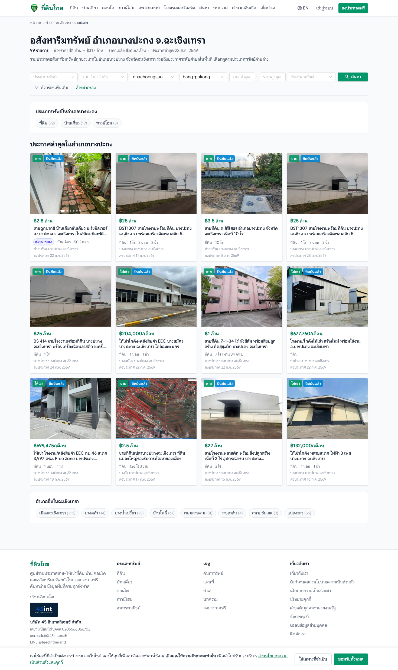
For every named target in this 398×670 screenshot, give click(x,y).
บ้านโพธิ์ (164, 513)
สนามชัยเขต (265, 513)
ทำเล (49, 22)
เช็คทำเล (267, 8)
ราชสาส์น (232, 513)
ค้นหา (204, 8)
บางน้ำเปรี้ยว (129, 513)
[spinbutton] (242, 77)
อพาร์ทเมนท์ (149, 8)
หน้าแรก (36, 22)
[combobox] (51, 77)
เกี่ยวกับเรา (299, 573)
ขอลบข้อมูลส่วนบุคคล (308, 625)
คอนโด (108, 8)
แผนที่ (208, 582)
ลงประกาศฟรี (353, 8)
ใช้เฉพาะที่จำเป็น (313, 659)
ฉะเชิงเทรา (63, 22)
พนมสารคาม (198, 513)
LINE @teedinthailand (48, 642)
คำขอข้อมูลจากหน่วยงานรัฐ (313, 608)
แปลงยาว (299, 513)
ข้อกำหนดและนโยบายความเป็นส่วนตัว (322, 582)
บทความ (220, 8)
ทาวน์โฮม (126, 8)
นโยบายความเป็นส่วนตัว (310, 590)
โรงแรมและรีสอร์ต (179, 8)
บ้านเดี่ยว (90, 8)
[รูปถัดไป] (104, 183)
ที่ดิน (74, 8)
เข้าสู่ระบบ (324, 8)
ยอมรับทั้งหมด (351, 659)
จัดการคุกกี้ (299, 616)
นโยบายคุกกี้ (300, 599)
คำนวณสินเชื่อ (244, 8)
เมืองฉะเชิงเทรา (57, 513)
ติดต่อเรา (297, 634)
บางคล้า (95, 513)
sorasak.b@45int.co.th (48, 635)
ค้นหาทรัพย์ (213, 573)
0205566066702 (76, 629)
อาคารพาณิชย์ (128, 608)
